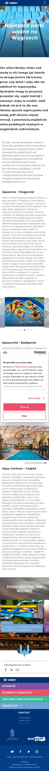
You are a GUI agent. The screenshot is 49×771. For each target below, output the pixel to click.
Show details (34, 398)
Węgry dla (10, 705)
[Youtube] (12, 751)
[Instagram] (36, 751)
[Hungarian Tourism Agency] (12, 735)
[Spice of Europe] (37, 738)
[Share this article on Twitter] (11, 670)
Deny (24, 416)
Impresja (24, 762)
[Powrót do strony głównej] (11, 3)
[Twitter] (28, 751)
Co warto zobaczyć (17, 692)
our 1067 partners (20, 367)
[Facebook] (20, 751)
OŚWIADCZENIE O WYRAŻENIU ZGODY (24, 767)
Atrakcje (9, 686)
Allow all (24, 407)
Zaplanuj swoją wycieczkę (22, 699)
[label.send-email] (17, 670)
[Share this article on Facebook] (5, 670)
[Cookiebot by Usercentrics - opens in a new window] (34, 353)
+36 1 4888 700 (24, 723)
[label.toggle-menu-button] (46, 3)
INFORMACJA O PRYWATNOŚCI (24, 765)
